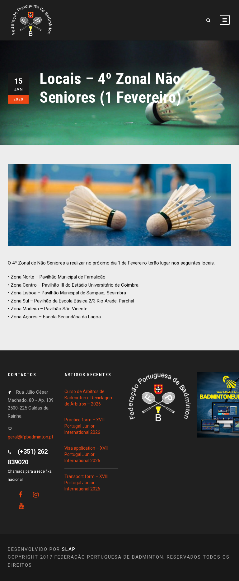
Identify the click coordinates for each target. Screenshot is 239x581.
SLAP (69, 549)
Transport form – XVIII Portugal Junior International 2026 (86, 482)
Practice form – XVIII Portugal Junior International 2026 (84, 426)
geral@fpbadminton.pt (30, 437)
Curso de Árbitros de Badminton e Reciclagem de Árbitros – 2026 (89, 397)
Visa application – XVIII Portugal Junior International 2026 (86, 454)
